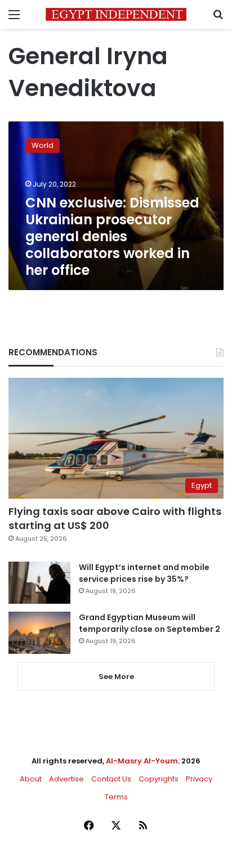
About (31, 779)
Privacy (199, 779)
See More (116, 676)
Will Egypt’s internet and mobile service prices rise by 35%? (144, 573)
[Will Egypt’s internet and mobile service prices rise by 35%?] (39, 583)
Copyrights (159, 779)
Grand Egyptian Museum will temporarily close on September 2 (149, 623)
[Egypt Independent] (116, 14)
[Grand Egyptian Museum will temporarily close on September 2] (39, 633)
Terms (116, 797)
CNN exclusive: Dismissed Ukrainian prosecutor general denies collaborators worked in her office (112, 236)
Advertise (66, 779)
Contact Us (111, 779)
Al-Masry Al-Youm (142, 761)
